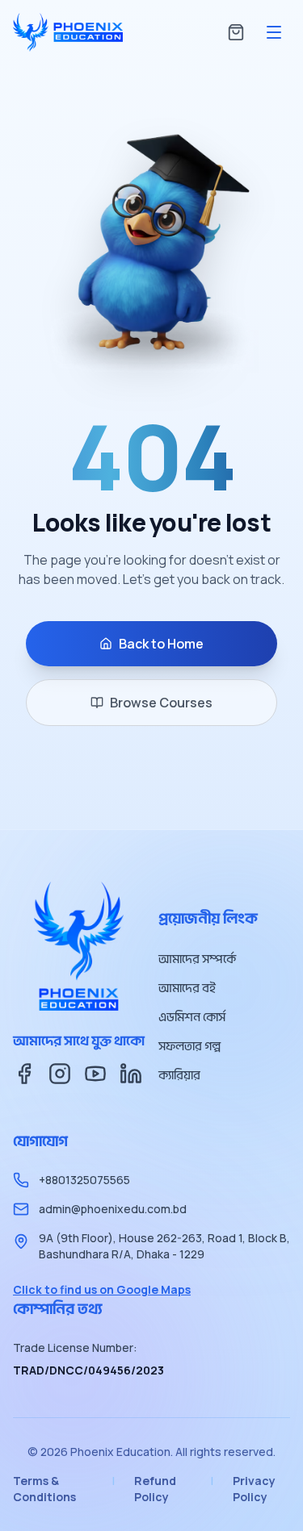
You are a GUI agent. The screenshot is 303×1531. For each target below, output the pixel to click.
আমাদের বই (187, 988)
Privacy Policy (254, 1488)
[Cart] (236, 32)
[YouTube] (95, 1073)
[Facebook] (24, 1073)
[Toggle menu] (274, 32)
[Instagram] (59, 1073)
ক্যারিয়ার (179, 1075)
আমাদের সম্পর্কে (197, 959)
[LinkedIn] (131, 1073)
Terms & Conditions (44, 1488)
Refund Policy (155, 1488)
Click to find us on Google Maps (102, 1289)
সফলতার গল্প (189, 1046)
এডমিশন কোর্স (191, 1017)
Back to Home (161, 644)
